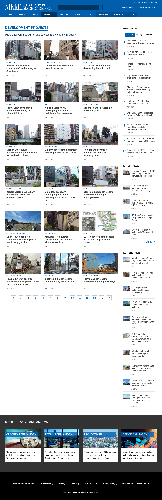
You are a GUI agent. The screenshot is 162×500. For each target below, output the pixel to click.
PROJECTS (49, 15)
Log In (109, 7)
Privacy (61, 484)
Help (74, 484)
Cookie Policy (108, 484)
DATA (131, 15)
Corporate (46, 484)
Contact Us (89, 484)
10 (72, 298)
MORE (149, 242)
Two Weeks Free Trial (147, 7)
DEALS (35, 15)
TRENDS (21, 15)
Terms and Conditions (23, 484)
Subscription (127, 7)
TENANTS (64, 15)
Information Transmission (134, 484)
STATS (77, 15)
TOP (10, 15)
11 (80, 298)
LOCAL (89, 15)
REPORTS (118, 15)
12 (87, 298)
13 (94, 298)
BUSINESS (103, 15)
